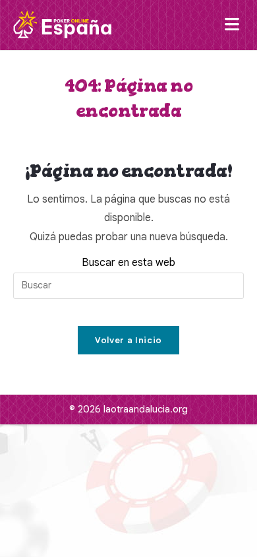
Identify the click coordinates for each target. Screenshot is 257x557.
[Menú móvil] (234, 25)
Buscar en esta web (128, 262)
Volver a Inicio (128, 340)
